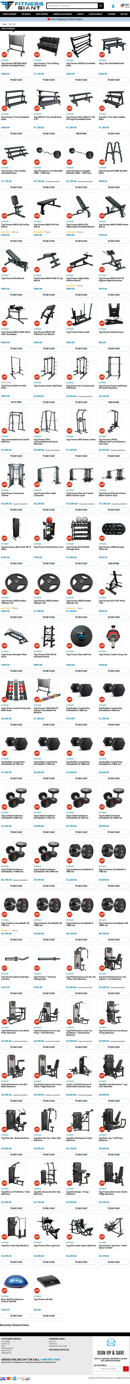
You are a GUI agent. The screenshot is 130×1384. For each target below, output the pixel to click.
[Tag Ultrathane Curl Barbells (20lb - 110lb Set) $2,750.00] (48, 152)
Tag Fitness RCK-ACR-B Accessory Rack (45, 655)
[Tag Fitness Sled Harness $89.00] (114, 314)
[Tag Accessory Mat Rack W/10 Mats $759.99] (16, 529)
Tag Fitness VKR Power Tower (81, 439)
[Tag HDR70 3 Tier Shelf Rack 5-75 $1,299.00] (48, 99)
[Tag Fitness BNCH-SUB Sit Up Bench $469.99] (48, 260)
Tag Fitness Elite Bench (12, 278)
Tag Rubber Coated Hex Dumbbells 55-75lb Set (13, 763)
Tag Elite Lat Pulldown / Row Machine (15, 1193)
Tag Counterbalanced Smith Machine (15, 440)
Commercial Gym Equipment (62, 14)
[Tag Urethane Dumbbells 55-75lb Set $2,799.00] (16, 905)
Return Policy (6, 1350)
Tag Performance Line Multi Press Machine (15, 1032)
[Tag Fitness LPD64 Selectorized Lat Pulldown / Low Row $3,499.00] (114, 421)
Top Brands (111, 14)
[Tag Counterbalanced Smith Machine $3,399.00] (16, 421)
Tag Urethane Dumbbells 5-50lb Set (80, 870)
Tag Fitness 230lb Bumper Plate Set (112, 548)
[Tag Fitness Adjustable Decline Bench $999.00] (81, 260)
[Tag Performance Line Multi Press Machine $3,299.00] (16, 1012)
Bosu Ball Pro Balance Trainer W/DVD (12, 1300)
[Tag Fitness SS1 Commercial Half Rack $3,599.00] (81, 367)
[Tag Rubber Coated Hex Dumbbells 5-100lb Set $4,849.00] (114, 743)
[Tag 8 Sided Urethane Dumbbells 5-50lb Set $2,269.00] (16, 797)
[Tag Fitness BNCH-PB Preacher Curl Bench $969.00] (48, 314)
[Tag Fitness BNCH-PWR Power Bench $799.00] (114, 206)
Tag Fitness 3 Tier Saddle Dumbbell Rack (13, 172)
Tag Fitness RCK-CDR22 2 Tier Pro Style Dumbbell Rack (80, 118)
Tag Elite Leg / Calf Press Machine (111, 1139)
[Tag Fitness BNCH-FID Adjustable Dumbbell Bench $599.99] (81, 206)
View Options (81, 133)
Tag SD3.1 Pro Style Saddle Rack (112, 118)
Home (5, 24)
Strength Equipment (10, 14)
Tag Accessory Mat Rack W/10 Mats (16, 548)
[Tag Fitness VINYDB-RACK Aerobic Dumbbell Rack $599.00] (16, 45)
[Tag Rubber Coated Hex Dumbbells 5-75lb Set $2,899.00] (48, 743)
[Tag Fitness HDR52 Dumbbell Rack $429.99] (81, 45)
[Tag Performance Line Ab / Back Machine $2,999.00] (16, 1066)
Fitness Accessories (95, 14)
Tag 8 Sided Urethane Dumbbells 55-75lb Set (77, 817)
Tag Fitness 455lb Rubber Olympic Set (78, 602)
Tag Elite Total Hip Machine (15, 1246)
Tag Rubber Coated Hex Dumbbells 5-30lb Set (78, 709)
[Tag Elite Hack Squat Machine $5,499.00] (81, 1227)
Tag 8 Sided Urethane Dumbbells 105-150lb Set (46, 870)
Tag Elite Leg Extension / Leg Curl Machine (113, 1085)
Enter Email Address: (100, 1365)
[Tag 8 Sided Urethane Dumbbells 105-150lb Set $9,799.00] (48, 851)
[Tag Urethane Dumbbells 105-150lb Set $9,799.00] (114, 905)
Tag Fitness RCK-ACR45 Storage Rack (77, 548)
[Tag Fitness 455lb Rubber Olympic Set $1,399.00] (81, 582)
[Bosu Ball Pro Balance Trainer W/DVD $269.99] (16, 1281)
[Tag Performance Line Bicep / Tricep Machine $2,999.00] (114, 1012)
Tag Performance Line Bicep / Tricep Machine (113, 1032)
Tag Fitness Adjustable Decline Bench (77, 279)
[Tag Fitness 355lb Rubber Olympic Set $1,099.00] (48, 582)
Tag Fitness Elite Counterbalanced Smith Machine (46, 441)
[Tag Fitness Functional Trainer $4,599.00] (16, 475)
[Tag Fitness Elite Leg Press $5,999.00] (48, 1227)
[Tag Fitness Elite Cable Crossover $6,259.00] (48, 475)
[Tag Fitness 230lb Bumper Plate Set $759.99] (114, 529)
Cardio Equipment (42, 14)
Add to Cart (17, 80)
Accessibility (5, 1341)
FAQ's (3, 1346)
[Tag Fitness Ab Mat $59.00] (48, 1281)
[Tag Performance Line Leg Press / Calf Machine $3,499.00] (48, 1012)
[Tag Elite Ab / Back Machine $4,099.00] (16, 1120)
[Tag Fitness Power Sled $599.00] (81, 314)
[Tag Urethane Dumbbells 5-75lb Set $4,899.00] (114, 851)
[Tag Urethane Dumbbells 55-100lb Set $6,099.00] (48, 905)
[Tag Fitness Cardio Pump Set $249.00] (114, 636)
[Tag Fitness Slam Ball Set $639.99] (81, 636)
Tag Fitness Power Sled (77, 332)
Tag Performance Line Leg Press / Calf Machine (47, 1032)
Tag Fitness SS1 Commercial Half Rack (80, 387)
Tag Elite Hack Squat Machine (81, 1246)
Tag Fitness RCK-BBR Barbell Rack (113, 172)
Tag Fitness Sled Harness (111, 332)
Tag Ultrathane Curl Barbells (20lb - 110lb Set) (48, 172)
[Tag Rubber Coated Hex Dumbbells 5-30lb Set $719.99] (81, 690)
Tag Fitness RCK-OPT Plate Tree (112, 602)
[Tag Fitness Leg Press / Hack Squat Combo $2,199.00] (114, 1227)
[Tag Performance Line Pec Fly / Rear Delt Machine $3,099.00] (81, 958)
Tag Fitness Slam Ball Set (78, 654)
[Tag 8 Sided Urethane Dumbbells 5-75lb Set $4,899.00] (48, 797)
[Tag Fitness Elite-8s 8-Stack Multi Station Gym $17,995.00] (114, 475)
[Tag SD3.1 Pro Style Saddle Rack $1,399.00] (114, 99)
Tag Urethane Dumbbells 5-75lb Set (112, 870)
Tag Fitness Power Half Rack (48, 386)
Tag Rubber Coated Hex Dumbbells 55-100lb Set (78, 763)
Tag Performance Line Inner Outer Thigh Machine (48, 1085)
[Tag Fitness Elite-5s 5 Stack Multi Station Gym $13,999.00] (81, 475)
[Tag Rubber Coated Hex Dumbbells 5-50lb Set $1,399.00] (114, 690)
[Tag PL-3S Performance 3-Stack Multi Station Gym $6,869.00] (81, 1066)
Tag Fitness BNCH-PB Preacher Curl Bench (44, 333)
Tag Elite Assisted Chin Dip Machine (47, 1193)
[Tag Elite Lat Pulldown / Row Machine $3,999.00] (16, 1173)
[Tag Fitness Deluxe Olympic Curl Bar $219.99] (16, 958)
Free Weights (26, 14)
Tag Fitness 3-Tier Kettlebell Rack (15, 118)
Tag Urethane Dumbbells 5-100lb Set (80, 924)
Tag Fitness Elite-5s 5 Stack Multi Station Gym (79, 494)
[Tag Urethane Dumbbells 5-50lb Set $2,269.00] (81, 851)
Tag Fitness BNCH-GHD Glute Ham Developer (15, 333)
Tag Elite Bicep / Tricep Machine (77, 1193)
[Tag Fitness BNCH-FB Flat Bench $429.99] (48, 206)
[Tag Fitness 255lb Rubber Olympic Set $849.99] (16, 582)
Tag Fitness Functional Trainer (12, 494)
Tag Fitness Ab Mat (43, 1299)
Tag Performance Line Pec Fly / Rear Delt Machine (81, 978)
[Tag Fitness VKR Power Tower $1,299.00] (81, 421)
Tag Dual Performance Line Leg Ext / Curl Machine (112, 978)
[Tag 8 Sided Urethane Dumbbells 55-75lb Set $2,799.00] (81, 797)
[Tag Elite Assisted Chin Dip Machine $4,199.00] (48, 1173)
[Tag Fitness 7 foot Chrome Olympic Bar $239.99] (48, 958)
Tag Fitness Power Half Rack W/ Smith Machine (113, 387)
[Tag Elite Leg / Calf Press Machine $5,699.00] (114, 1120)
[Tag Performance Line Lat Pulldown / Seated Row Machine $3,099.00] (81, 1012)
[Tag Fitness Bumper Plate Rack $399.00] (16, 636)
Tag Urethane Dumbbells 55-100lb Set (48, 924)
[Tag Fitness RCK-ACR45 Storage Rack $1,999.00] (81, 529)
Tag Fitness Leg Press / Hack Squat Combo (113, 1247)
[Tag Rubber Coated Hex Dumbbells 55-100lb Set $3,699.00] (81, 743)
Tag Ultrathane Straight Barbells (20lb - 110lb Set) (78, 172)
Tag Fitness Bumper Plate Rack (14, 655)
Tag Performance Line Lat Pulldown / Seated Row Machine (79, 1033)
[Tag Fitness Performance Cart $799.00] (48, 529)
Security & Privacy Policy (58, 1346)
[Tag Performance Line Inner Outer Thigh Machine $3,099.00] (48, 1066)
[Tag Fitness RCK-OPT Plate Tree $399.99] (114, 582)
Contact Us (5, 1344)
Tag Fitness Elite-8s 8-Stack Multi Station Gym (112, 494)
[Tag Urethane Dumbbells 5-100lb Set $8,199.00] (81, 905)
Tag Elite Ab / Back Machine (15, 1138)
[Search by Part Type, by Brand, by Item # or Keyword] (100, 5)
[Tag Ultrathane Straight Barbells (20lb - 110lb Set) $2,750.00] (81, 152)
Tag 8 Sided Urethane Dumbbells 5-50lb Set (12, 817)
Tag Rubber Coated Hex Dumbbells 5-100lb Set (110, 763)
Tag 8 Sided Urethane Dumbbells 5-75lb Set (44, 817)
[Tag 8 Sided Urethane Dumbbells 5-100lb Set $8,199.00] (16, 851)
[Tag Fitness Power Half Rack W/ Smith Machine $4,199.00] (114, 367)
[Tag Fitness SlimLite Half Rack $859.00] (16, 367)
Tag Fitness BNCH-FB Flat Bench (46, 226)
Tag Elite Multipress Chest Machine (79, 1139)
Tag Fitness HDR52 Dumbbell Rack (80, 64)
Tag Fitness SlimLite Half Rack (13, 387)
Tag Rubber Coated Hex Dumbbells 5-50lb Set (110, 709)
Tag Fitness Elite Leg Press (47, 1246)
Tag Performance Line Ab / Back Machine (14, 1085)
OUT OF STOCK (16, 402)
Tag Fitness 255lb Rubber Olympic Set (13, 602)
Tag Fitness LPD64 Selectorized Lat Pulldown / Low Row (112, 441)
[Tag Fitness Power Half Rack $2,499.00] (48, 367)
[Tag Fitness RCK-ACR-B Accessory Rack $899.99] (48, 636)
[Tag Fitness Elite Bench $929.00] (16, 260)
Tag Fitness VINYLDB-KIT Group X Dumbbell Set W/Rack (46, 710)
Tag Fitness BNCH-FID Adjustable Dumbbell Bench (80, 226)
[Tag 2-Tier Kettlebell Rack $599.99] (114, 45)
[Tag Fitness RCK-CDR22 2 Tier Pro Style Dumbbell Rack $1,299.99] (81, 99)
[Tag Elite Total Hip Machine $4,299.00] (16, 1227)
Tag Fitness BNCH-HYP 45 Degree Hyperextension (111, 279)
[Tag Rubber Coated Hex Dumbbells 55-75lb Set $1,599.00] (16, 743)
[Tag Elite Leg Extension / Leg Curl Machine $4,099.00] (114, 1066)
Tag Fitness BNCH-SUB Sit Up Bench (48, 279)
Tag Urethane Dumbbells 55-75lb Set (15, 924)
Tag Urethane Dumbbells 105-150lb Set (113, 924)
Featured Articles (59, 1349)
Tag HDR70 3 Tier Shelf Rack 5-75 (48, 118)
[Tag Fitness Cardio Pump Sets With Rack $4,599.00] (16, 690)
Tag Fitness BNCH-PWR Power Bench (113, 226)
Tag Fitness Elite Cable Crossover (45, 494)
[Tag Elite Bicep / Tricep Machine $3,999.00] (81, 1173)
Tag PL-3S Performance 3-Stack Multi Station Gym (79, 1085)
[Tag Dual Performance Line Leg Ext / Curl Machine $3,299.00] (114, 958)
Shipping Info (6, 1353)
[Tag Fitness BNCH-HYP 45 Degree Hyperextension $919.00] (114, 260)
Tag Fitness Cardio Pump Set (113, 654)
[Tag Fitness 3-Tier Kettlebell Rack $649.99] (16, 99)
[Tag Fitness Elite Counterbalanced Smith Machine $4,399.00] (48, 421)
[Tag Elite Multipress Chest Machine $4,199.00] (81, 1120)
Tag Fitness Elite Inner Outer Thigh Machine (113, 1193)
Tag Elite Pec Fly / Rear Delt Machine (47, 1139)
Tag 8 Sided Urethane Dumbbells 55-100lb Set (110, 817)
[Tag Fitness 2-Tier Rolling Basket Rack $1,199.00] (48, 45)
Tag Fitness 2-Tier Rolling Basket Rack (46, 64)
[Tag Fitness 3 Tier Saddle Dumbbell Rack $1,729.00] (16, 152)
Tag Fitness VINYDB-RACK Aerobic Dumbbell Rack (14, 64)
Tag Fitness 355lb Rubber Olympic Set (46, 602)
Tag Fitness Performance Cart (48, 547)
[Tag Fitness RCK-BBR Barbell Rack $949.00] (114, 152)
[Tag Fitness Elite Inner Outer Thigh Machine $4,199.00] (114, 1173)
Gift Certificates (7, 1348)
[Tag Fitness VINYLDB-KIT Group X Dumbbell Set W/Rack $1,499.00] (48, 690)
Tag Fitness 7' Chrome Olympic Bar (45, 978)
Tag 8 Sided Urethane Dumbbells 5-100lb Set (12, 870)
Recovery (80, 14)
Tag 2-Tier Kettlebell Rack (111, 63)
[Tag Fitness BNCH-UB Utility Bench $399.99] (16, 206)
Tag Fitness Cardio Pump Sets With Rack (16, 709)
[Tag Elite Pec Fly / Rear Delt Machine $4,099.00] (48, 1120)
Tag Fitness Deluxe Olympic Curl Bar (15, 978)
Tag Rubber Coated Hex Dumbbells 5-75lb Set (45, 763)
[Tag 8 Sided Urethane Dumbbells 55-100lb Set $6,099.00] (114, 797)
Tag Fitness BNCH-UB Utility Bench (15, 226)
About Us (52, 1341)
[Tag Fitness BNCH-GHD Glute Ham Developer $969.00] (16, 314)
